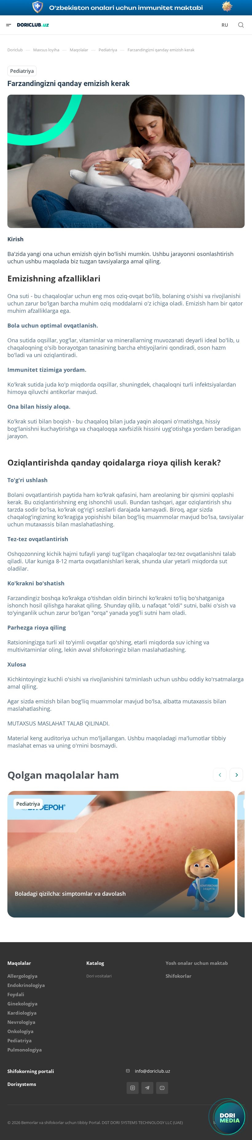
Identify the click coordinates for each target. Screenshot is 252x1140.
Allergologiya (22, 976)
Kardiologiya (22, 1013)
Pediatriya (22, 71)
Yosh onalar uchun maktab (197, 963)
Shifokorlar (178, 976)
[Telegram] (147, 1088)
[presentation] (219, 774)
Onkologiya (20, 1031)
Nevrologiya (21, 1022)
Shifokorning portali (30, 1071)
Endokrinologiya (26, 985)
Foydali (15, 994)
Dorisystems (21, 1084)
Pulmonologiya (24, 1050)
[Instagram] (133, 1088)
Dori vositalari (99, 976)
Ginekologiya (22, 1003)
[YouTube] (162, 1088)
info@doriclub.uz (152, 1071)
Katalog (95, 963)
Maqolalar (19, 963)
